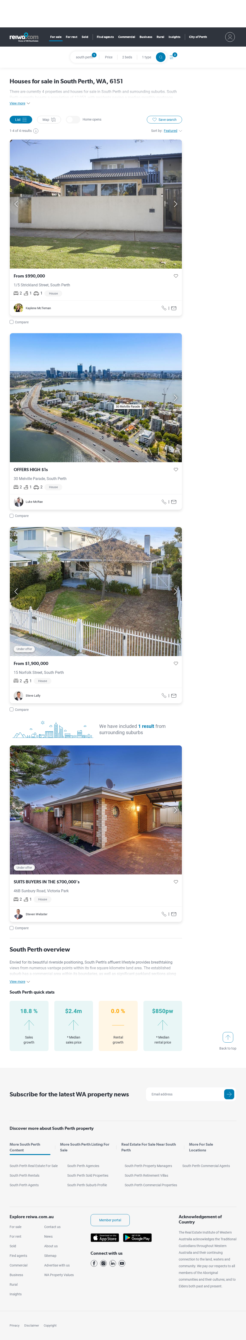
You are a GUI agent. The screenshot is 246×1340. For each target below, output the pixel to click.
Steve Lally (33, 695)
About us (51, 1246)
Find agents (105, 37)
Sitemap (50, 1256)
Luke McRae (34, 502)
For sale (56, 37)
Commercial (126, 37)
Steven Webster (36, 914)
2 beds (127, 57)
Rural (160, 37)
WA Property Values (59, 1275)
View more (17, 103)
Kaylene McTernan (38, 308)
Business (146, 37)
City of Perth (198, 37)
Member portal (110, 1220)
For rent (71, 37)
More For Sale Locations (201, 1147)
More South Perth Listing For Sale (84, 1147)
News (48, 1236)
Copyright (50, 1325)
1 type (146, 57)
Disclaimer (31, 1325)
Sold (85, 37)
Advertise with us (57, 1265)
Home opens (73, 119)
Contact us (52, 1227)
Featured (170, 131)
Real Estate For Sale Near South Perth (148, 1147)
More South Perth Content (25, 1147)
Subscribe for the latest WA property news (69, 1094)
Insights (174, 37)
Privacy (14, 1325)
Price (108, 57)
